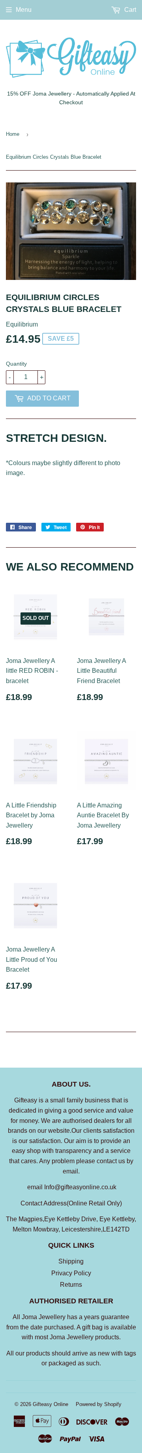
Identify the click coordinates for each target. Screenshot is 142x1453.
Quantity (16, 363)
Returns (71, 1284)
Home (12, 134)
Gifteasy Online (50, 1404)
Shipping (71, 1261)
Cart (129, 9)
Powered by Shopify (98, 1404)
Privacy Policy (71, 1273)
